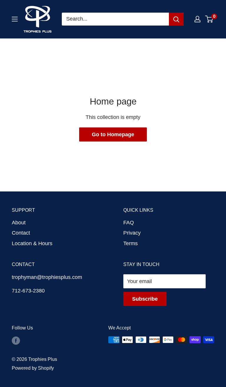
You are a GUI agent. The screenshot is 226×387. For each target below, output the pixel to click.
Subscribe (145, 299)
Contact (21, 233)
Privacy (132, 233)
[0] (209, 19)
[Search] (176, 19)
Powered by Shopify (33, 368)
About (19, 223)
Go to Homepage (113, 134)
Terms (130, 243)
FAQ (128, 223)
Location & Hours (32, 243)
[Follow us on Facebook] (16, 340)
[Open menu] (15, 19)
